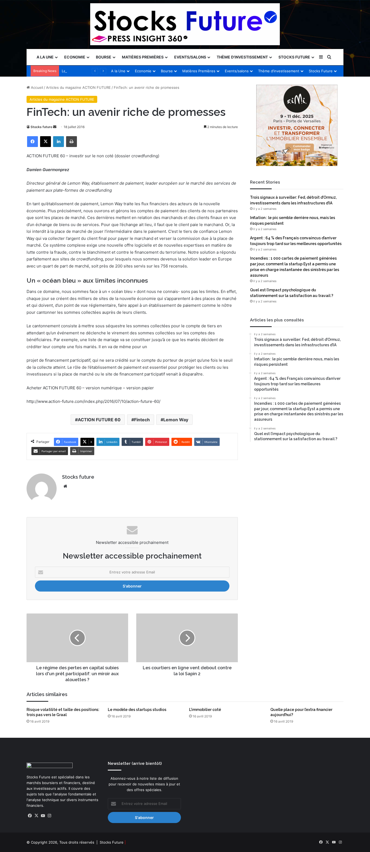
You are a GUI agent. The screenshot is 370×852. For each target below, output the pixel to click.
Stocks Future (294, 57)
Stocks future (41, 127)
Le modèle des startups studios (137, 709)
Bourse (103, 57)
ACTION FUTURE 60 (99, 419)
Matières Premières (143, 57)
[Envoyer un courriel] (54, 127)
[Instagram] (49, 815)
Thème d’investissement (242, 57)
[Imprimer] (71, 141)
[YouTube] (43, 815)
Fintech (142, 419)
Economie (74, 57)
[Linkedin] (58, 141)
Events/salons (190, 57)
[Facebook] (32, 141)
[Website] (65, 486)
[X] (45, 141)
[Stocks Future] (185, 24)
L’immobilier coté (205, 709)
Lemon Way (175, 419)
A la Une (45, 57)
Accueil (36, 87)
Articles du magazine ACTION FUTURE (78, 87)
